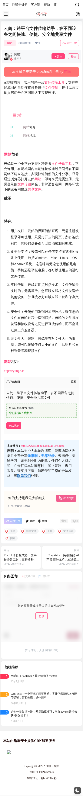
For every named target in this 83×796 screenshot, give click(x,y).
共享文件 (34, 189)
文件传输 (51, 82)
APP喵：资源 (51, 766)
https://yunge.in (14, 371)
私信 (73, 56)
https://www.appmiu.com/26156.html (42, 445)
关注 (59, 56)
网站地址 (14, 425)
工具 (61, 82)
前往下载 (72, 43)
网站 (9, 43)
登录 (41, 616)
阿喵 (67, 72)
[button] (77, 790)
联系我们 (24, 476)
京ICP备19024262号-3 (42, 772)
